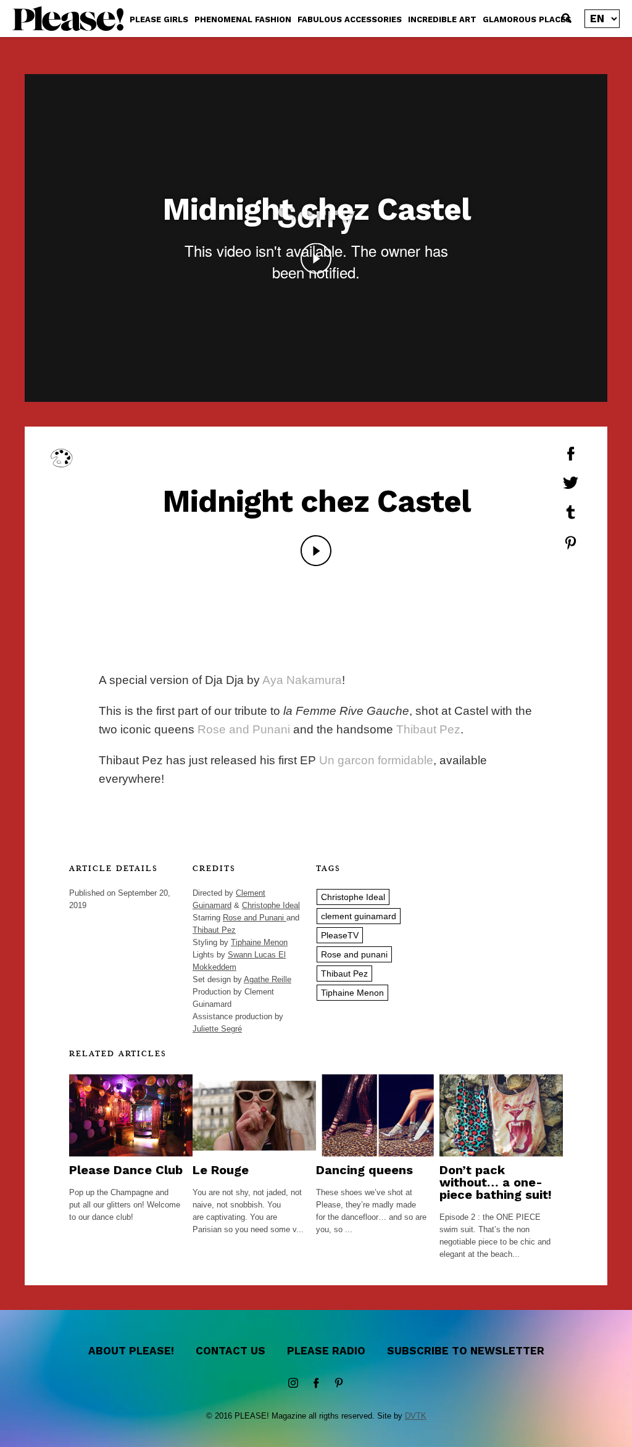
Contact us (230, 1351)
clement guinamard (358, 916)
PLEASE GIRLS (159, 19)
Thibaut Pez (428, 729)
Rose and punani (354, 954)
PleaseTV (340, 935)
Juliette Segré (217, 1028)
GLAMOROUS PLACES (527, 19)
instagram (293, 1383)
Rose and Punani (244, 729)
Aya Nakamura (302, 679)
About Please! (131, 1351)
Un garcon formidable (376, 760)
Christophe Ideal (271, 905)
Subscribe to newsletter (465, 1351)
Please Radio (326, 1351)
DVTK (415, 1415)
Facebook (316, 1383)
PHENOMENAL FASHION (242, 19)
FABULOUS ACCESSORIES (349, 19)
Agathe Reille (267, 979)
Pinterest (338, 1383)
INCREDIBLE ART (442, 19)
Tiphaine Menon (259, 942)
